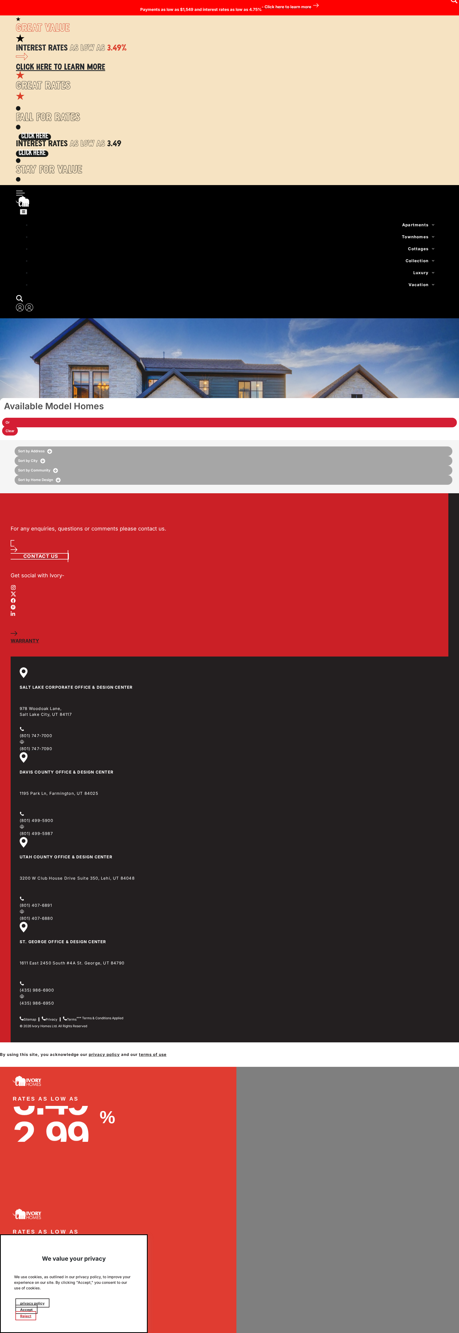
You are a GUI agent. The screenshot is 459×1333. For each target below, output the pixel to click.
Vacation (418, 284)
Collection (417, 260)
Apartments (415, 224)
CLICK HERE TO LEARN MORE (60, 67)
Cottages (418, 248)
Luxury (420, 272)
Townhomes (415, 236)
